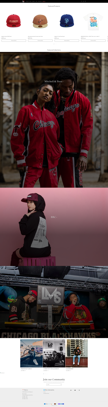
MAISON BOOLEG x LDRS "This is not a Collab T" (90, 36)
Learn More (23, 370)
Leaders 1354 (54, 405)
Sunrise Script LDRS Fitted (6, 36)
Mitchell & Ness (53, 81)
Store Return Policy (46, 393)
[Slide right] (56, 44)
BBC (53, 217)
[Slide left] (52, 44)
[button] (81, 1)
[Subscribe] (61, 385)
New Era (53, 295)
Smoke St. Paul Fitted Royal (60, 36)
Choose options (13, 40)
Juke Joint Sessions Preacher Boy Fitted (35, 36)
